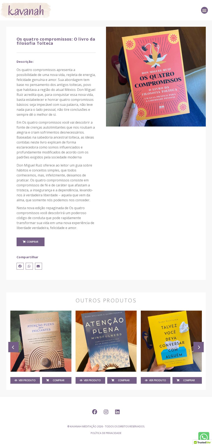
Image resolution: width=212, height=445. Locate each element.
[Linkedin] (117, 412)
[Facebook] (94, 412)
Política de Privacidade (106, 433)
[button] (204, 10)
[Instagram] (106, 412)
